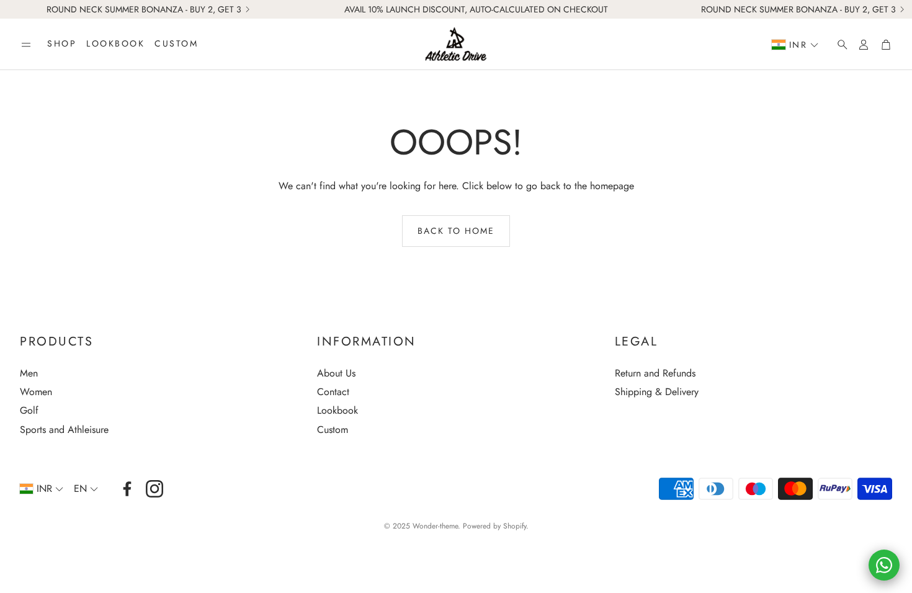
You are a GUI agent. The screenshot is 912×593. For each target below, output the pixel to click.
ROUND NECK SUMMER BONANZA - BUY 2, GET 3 (144, 9)
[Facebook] (127, 488)
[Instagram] (154, 488)
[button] (26, 44)
